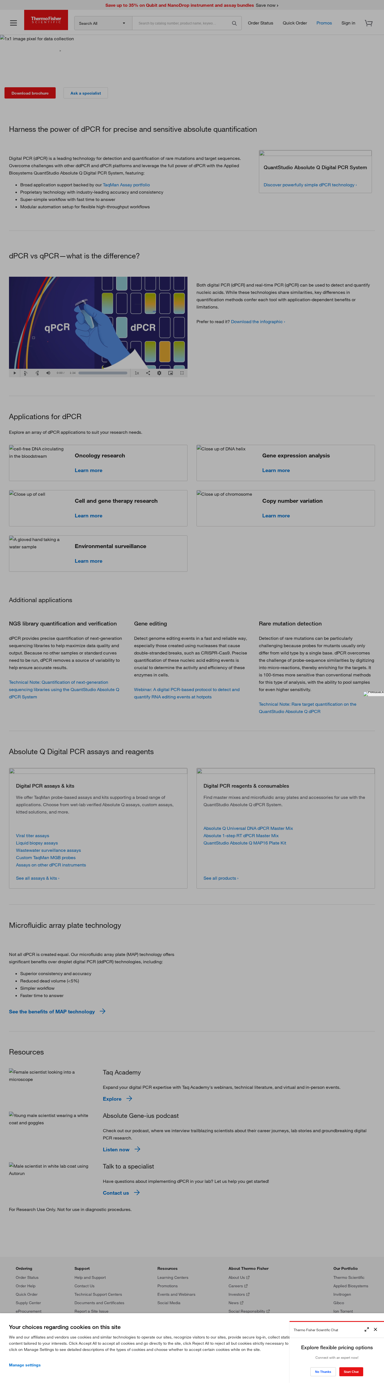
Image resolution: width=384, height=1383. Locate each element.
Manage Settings (25, 1365)
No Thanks (323, 1371)
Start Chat (351, 1371)
